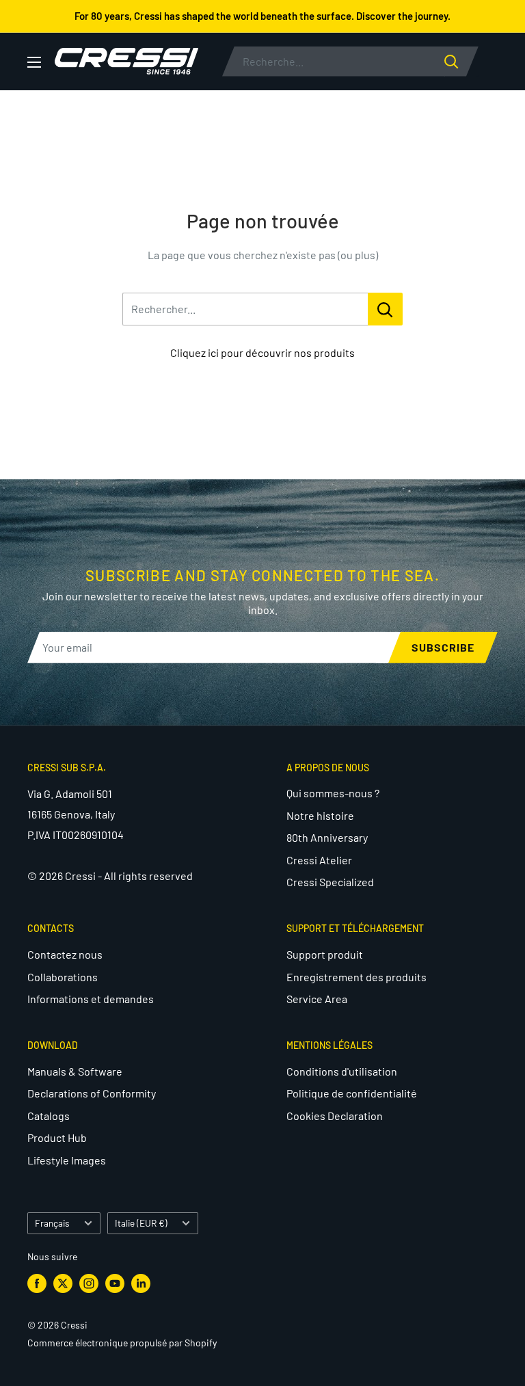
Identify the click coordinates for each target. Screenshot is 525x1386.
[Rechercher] (461, 61)
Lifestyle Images (66, 1160)
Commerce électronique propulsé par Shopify (122, 1342)
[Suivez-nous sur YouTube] (114, 1282)
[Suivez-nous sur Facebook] (36, 1282)
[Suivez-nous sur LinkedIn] (140, 1282)
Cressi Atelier (319, 859)
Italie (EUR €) (141, 1223)
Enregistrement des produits (356, 976)
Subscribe (443, 647)
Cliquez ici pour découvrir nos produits (262, 352)
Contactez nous (65, 954)
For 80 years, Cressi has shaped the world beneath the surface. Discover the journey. (262, 16)
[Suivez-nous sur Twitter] (62, 1282)
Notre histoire (320, 815)
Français (52, 1223)
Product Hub (57, 1137)
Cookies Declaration (334, 1115)
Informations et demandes (90, 998)
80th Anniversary (327, 837)
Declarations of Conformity (91, 1093)
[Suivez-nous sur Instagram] (88, 1282)
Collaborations (62, 976)
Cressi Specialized (330, 881)
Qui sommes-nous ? (332, 792)
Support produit (324, 954)
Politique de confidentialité (351, 1093)
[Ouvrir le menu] (34, 62)
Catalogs (48, 1115)
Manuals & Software (74, 1071)
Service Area (316, 998)
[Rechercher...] (385, 309)
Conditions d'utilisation (341, 1071)
